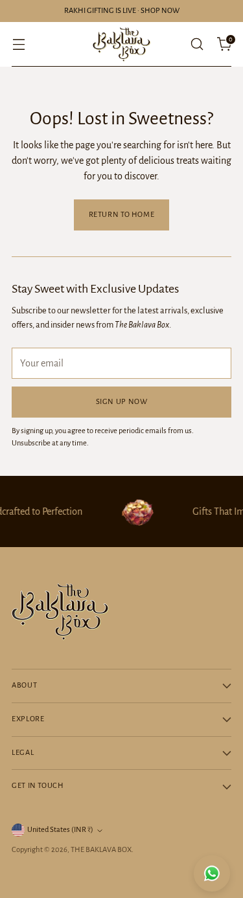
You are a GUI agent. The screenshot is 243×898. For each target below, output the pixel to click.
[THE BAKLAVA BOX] (122, 44)
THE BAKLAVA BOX (101, 850)
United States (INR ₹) (60, 829)
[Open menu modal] (18, 44)
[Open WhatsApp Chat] (212, 873)
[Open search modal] (196, 44)
